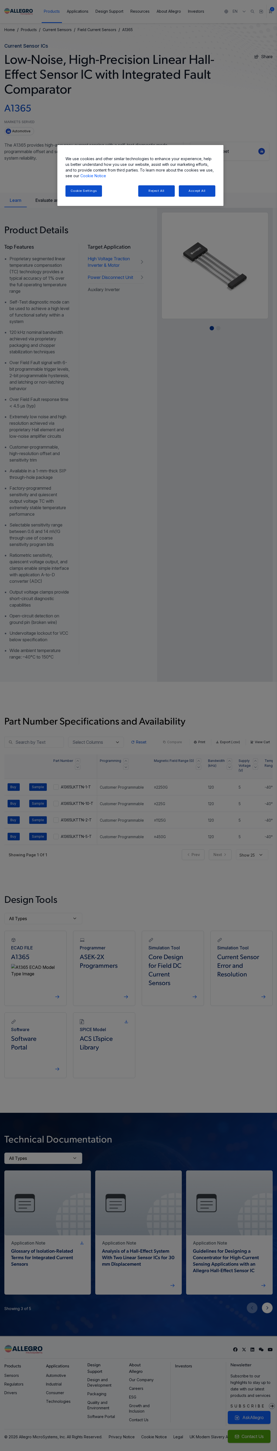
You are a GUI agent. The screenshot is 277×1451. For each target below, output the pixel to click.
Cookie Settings (84, 191)
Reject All (156, 191)
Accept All (197, 191)
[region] (140, 175)
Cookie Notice (93, 175)
